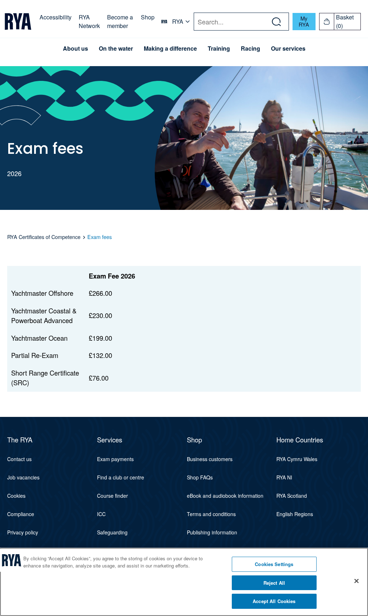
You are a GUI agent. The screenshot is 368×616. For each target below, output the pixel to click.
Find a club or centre (120, 477)
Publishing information (212, 532)
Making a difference (170, 48)
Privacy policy (22, 532)
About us (75, 48)
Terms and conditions (211, 514)
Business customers (210, 459)
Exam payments (115, 459)
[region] (184, 582)
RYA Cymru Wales (296, 459)
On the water (116, 48)
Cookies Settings (274, 564)
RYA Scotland (291, 495)
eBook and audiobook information (225, 495)
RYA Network (89, 21)
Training (219, 48)
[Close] (356, 581)
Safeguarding (112, 532)
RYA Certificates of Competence (43, 236)
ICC (101, 514)
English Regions (294, 514)
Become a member (120, 21)
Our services (288, 48)
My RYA (304, 21)
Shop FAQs (200, 477)
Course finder (112, 495)
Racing (250, 48)
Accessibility (56, 17)
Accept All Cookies (274, 601)
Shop (148, 17)
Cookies (16, 495)
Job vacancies (23, 477)
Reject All (274, 582)
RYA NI (284, 477)
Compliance (20, 514)
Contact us (19, 459)
